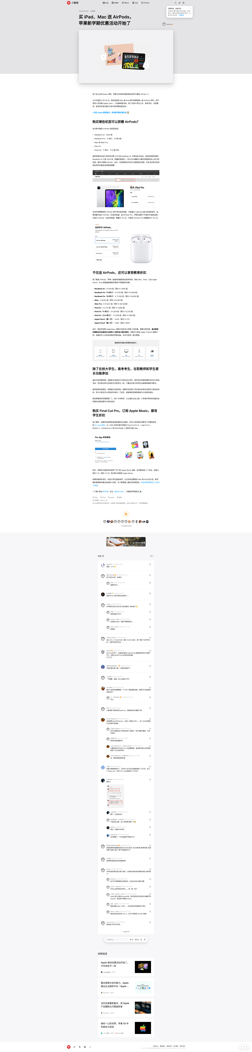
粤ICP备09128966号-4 (171, 1048)
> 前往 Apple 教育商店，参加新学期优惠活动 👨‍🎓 (111, 113)
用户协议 (182, 1046)
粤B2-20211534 (181, 1048)
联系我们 (162, 1046)
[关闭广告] (144, 538)
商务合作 (169, 1046)
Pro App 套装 (100, 425)
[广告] (126, 541)
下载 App (155, 1046)
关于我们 (175, 1046)
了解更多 (181, 15)
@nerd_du (103, 500)
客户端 (105, 492)
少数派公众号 (118, 492)
